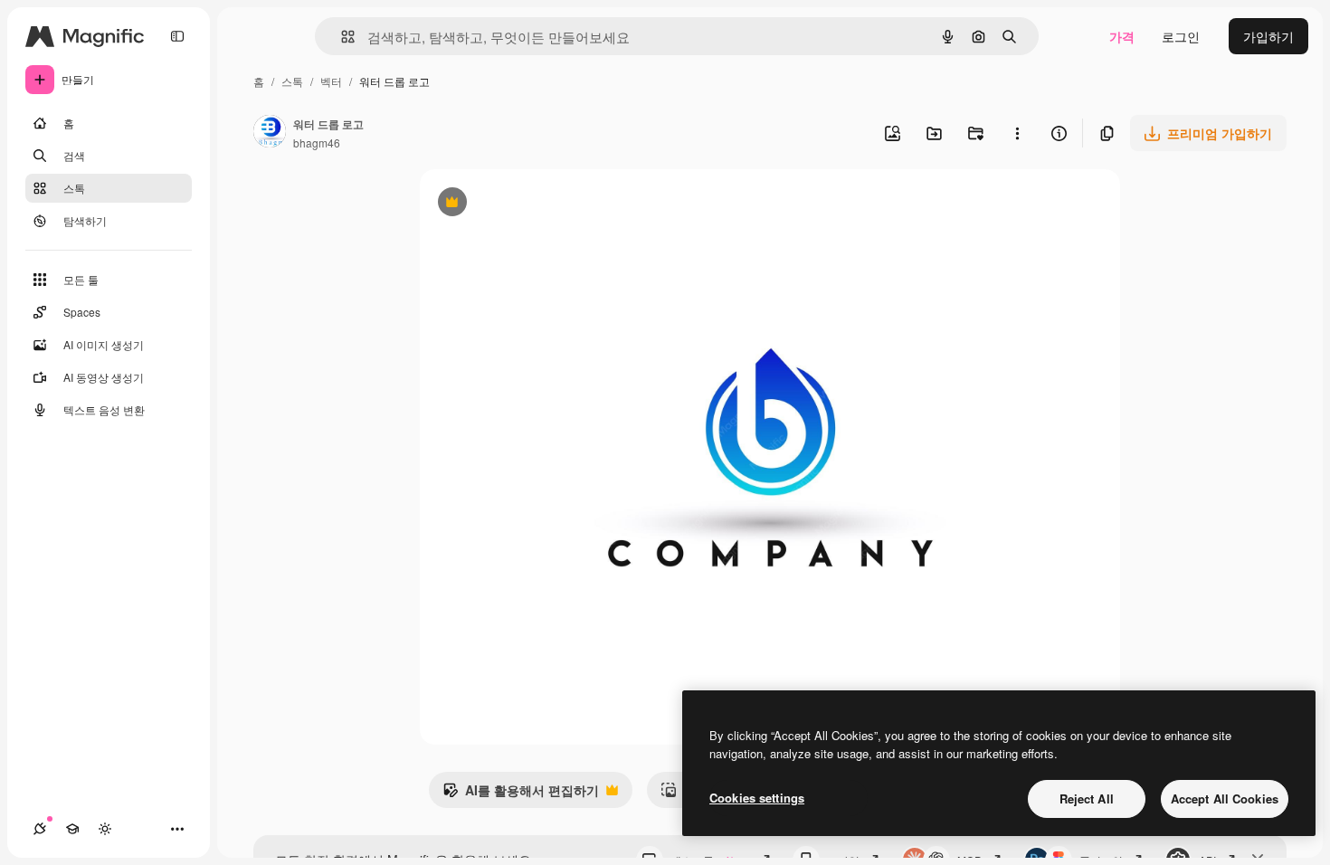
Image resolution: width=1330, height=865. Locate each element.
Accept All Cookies (1224, 798)
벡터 (331, 81)
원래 (523, 204)
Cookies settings (756, 797)
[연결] (39, 828)
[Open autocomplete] (341, 36)
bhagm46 (316, 142)
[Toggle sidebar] (177, 36)
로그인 (1181, 36)
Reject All (1086, 798)
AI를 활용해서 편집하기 (520, 794)
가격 (1122, 36)
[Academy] (72, 828)
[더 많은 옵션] (1017, 133)
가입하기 (1268, 36)
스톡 (292, 81)
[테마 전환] (104, 828)
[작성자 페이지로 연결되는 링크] (269, 133)
